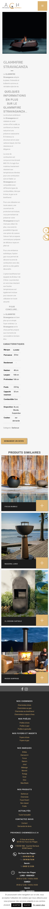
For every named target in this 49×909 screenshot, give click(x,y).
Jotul (24, 764)
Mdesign (24, 768)
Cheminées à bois (24, 705)
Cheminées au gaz (24, 708)
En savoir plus (39, 905)
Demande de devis (25, 826)
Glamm (24, 761)
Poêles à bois (24, 723)
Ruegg (24, 774)
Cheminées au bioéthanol (24, 711)
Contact (24, 823)
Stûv (24, 780)
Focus (24, 758)
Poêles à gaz (24, 726)
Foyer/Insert (24, 800)
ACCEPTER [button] (16, 905)
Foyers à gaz (24, 740)
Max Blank (24, 783)
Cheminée (24, 797)
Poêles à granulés (24, 729)
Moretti (24, 771)
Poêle (24, 806)
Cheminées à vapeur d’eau (24, 714)
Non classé (24, 803)
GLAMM (16, 350)
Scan (24, 777)
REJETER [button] (27, 905)
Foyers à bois (24, 737)
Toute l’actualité (25, 815)
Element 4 (24, 755)
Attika (24, 752)
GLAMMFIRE (10, 74)
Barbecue (15, 428)
